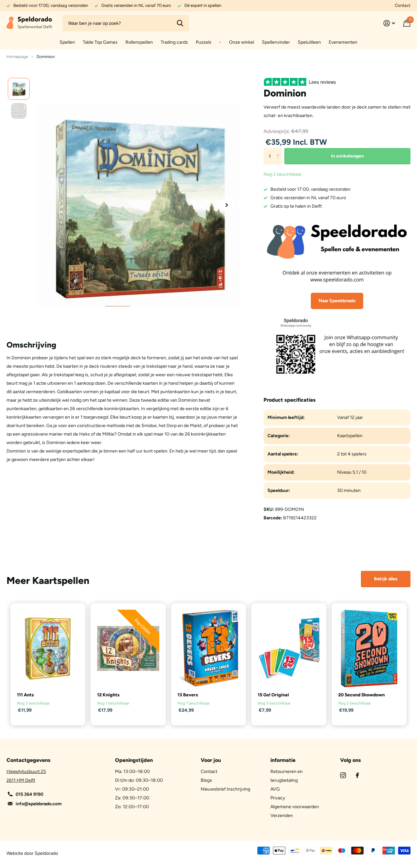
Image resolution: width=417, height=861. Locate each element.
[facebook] (357, 775)
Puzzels (203, 42)
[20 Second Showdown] (369, 648)
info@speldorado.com (39, 804)
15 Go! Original (273, 695)
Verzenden (281, 815)
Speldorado (46, 853)
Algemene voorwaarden (294, 806)
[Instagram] (343, 775)
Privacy (277, 798)
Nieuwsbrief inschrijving (225, 789)
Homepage (17, 56)
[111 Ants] (48, 648)
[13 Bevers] (208, 648)
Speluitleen (309, 42)
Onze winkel (241, 42)
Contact (402, 5)
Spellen (67, 42)
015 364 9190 (29, 794)
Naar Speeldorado (337, 301)
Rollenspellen (139, 42)
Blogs (206, 780)
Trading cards (174, 42)
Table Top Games (100, 42)
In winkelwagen (347, 156)
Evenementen (343, 42)
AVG (275, 789)
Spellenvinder (276, 42)
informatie (282, 760)
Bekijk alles (385, 579)
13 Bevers (188, 695)
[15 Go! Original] (289, 648)
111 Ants (25, 695)
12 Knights (108, 695)
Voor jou (211, 760)
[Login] (389, 23)
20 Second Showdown (361, 695)
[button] (227, 205)
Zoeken (180, 23)
